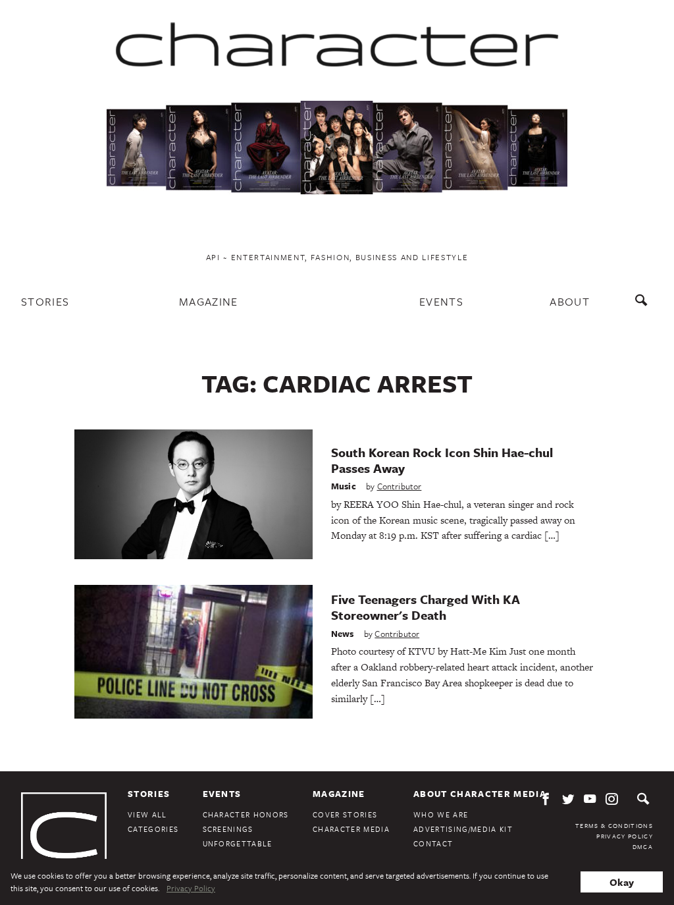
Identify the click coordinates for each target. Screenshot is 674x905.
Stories (45, 301)
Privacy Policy (624, 835)
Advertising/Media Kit (463, 829)
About (570, 301)
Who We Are (440, 814)
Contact (433, 843)
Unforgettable (237, 843)
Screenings (228, 829)
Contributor (399, 486)
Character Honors (246, 814)
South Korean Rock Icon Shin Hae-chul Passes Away (442, 460)
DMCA (643, 846)
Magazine (208, 301)
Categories (153, 829)
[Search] (644, 306)
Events (441, 301)
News (342, 633)
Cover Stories (345, 814)
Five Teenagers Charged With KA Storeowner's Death (425, 607)
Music (343, 486)
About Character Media (479, 793)
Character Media (351, 829)
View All (147, 814)
